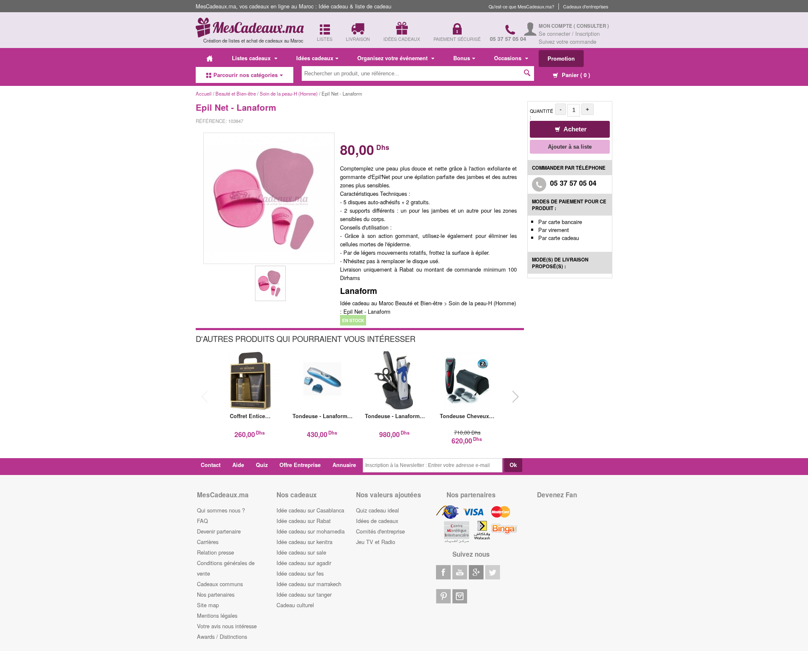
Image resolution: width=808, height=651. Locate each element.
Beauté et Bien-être (235, 93)
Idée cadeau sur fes (300, 573)
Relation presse (215, 552)
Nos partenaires (215, 594)
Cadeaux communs (220, 584)
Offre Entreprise (300, 465)
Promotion (561, 58)
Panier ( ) (575, 75)
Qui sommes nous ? (221, 510)
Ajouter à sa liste (570, 147)
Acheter (574, 129)
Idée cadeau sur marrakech (308, 584)
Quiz (262, 465)
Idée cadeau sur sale (301, 552)
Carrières (207, 542)
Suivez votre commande (567, 41)
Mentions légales (217, 615)
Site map (208, 605)
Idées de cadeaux (377, 521)
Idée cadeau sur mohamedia (310, 531)
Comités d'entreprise (380, 531)
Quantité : (541, 114)
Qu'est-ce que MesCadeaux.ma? (521, 6)
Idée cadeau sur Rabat (303, 521)
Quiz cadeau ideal (377, 510)
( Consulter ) (591, 25)
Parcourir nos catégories (245, 75)
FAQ (202, 521)
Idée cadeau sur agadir (303, 563)
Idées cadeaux (314, 58)
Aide (238, 465)
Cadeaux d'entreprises (585, 6)
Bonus (461, 58)
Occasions (508, 58)
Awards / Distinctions (222, 636)
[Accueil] (209, 58)
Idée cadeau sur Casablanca (310, 510)
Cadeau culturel (295, 605)
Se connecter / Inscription (569, 33)
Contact (211, 465)
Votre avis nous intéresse (227, 626)
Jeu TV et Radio (375, 542)
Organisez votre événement (393, 58)
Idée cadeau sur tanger (304, 594)
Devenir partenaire (219, 531)
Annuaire (344, 465)
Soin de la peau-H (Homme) (289, 93)
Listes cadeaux (252, 58)
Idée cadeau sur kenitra (304, 542)
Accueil (204, 93)
